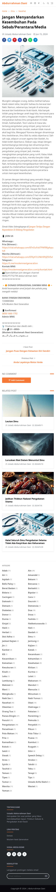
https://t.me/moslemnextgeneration (20, 263)
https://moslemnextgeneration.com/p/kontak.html (27, 269)
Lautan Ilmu (11, 421)
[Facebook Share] (4, 40)
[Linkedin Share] (20, 40)
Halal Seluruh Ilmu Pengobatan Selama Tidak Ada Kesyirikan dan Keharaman (25, 542)
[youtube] (31, 3)
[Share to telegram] (35, 40)
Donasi (10, 835)
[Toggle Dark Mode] (44, 3)
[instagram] (35, 3)
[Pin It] (15, 40)
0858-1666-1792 (10, 313)
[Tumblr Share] (25, 40)
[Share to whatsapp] (30, 40)
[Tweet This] (9, 40)
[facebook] (39, 3)
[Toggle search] (48, 3)
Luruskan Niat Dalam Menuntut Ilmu (25, 460)
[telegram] (9, 854)
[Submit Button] (46, 876)
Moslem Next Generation (18, 839)
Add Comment (17, 380)
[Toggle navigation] (52, 3)
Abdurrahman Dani (14, 3)
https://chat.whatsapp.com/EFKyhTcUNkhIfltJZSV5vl (27, 257)
